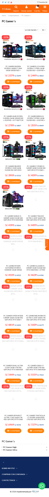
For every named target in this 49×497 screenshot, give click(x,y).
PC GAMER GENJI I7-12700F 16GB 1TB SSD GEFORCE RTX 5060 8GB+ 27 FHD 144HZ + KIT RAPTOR (36, 369)
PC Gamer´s (8, 441)
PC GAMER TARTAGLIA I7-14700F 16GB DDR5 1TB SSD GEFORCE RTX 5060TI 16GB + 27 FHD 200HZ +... (36, 419)
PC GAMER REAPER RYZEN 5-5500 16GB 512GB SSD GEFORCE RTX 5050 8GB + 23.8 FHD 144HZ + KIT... (13, 170)
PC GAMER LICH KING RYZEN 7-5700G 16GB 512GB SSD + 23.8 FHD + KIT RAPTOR (36, 69)
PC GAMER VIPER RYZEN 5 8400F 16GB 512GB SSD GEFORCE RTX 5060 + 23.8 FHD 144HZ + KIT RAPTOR (13, 320)
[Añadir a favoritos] (11, 63)
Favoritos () (43, 2)
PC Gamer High (10, 447)
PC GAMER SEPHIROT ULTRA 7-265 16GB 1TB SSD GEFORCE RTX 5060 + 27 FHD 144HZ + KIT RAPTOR (13, 419)
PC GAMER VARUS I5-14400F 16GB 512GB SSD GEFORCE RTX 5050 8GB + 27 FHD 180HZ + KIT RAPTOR (13, 220)
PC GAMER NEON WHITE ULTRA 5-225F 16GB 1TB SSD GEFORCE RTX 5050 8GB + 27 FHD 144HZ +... (36, 319)
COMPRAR (15, 82)
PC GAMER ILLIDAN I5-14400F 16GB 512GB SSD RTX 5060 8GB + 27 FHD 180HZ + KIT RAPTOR (36, 269)
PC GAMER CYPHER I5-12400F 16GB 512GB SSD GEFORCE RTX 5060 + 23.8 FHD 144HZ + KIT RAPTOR (36, 170)
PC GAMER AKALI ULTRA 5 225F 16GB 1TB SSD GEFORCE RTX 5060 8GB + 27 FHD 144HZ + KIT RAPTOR (13, 369)
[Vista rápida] (15, 63)
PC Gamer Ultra (10, 450)
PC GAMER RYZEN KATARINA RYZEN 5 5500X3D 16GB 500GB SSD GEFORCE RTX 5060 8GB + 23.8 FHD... (13, 270)
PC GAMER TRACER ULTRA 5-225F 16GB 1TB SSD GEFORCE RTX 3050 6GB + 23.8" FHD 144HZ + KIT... (36, 220)
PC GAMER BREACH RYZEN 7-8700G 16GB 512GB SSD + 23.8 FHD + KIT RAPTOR (36, 119)
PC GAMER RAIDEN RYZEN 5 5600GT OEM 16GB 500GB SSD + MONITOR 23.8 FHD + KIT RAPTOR (13, 70)
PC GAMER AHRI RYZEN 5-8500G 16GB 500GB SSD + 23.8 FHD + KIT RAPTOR (13, 118)
